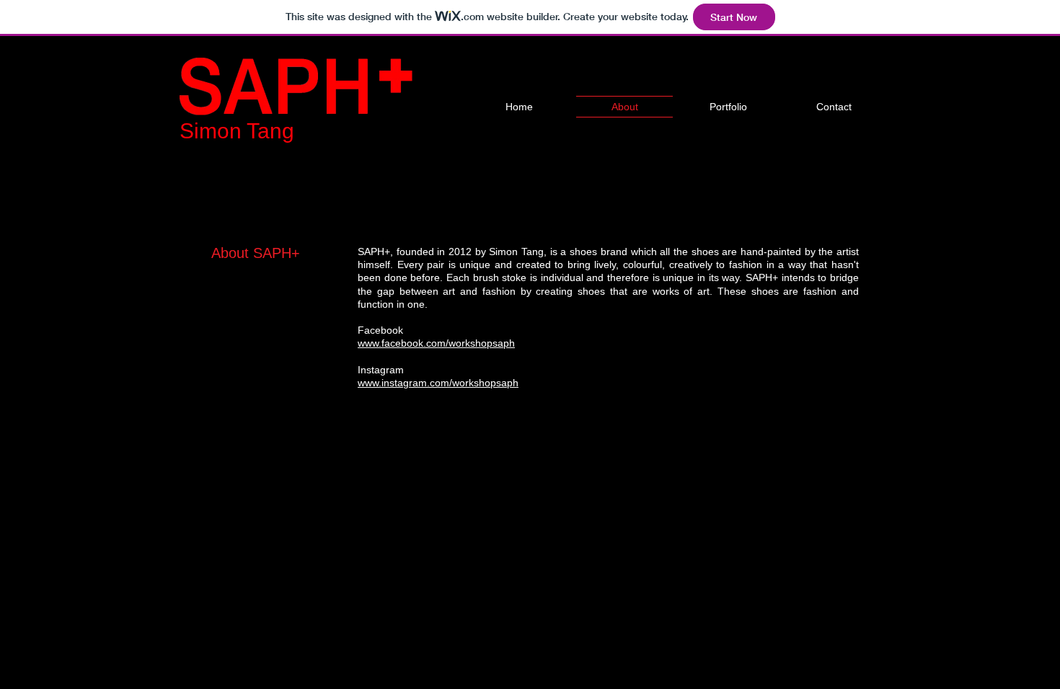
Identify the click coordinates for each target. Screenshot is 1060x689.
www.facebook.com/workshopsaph (436, 343)
